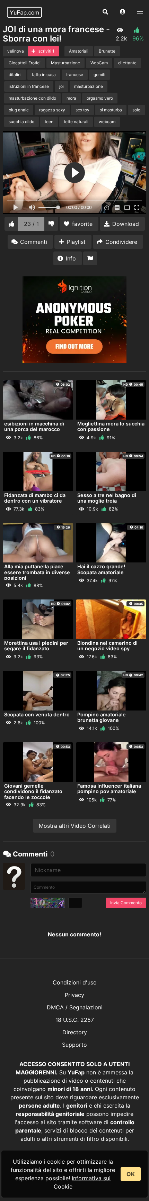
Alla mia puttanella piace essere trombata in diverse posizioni (37, 571)
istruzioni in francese (29, 86)
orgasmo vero (100, 98)
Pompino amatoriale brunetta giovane (101, 717)
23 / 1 (31, 223)
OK (130, 1174)
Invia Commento (126, 902)
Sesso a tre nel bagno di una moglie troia (106, 498)
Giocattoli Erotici (25, 62)
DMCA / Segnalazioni (75, 1007)
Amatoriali (78, 51)
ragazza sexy (52, 109)
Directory (74, 1032)
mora (71, 98)
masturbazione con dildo (32, 98)
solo (136, 109)
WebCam (99, 62)
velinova (15, 51)
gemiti (99, 74)
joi (61, 86)
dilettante (127, 62)
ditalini (15, 74)
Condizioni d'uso (75, 982)
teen (49, 121)
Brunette (107, 51)
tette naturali (76, 121)
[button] (123, 12)
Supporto (74, 1044)
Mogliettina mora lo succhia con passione (110, 426)
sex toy (82, 109)
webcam (107, 121)
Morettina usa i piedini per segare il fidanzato (36, 645)
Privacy (74, 994)
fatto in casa (44, 74)
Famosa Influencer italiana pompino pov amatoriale (109, 788)
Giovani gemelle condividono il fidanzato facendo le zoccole (33, 791)
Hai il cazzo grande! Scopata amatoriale (101, 569)
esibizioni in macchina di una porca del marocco (34, 426)
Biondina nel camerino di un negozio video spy (107, 645)
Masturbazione (65, 62)
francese (74, 74)
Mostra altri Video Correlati (75, 825)
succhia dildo (21, 121)
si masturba (111, 109)
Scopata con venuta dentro (37, 714)
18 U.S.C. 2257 (74, 1019)
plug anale (19, 109)
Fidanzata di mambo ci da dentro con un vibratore (34, 498)
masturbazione (88, 86)
